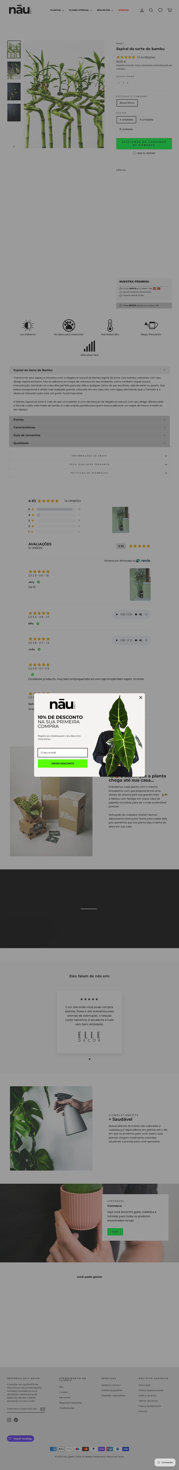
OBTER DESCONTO (62, 763)
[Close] (141, 697)
